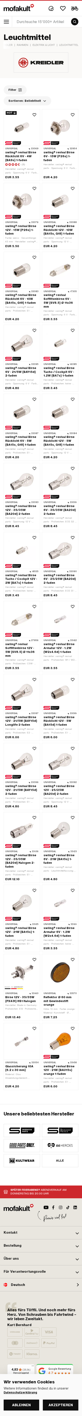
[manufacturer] (22, 1130)
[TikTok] (68, 1207)
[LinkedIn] (75, 1207)
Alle (60, 1160)
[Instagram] (60, 1207)
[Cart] (74, 8)
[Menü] (33, 1367)
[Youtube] (46, 1207)
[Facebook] (53, 1207)
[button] (41, 1232)
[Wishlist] (62, 8)
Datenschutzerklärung (20, 1392)
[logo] (19, 7)
